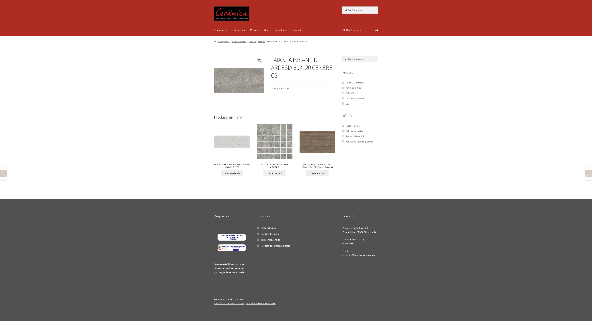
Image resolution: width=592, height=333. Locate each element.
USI (347, 103)
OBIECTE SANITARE (355, 82)
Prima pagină (221, 29)
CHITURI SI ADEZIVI (355, 98)
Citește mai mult (232, 173)
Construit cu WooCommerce (260, 303)
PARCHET (350, 93)
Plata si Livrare (353, 125)
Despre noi (239, 29)
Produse (254, 29)
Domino (252, 41)
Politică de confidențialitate (359, 141)
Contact (296, 29)
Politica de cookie (354, 131)
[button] (259, 60)
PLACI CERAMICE (239, 41)
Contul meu (281, 29)
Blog (266, 29)
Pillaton (261, 41)
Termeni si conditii (355, 136)
